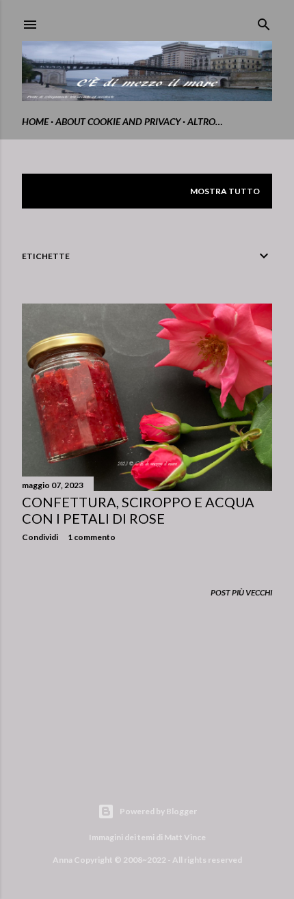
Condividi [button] (40, 537)
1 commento (92, 537)
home (35, 121)
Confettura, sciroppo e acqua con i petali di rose (138, 510)
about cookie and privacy (118, 121)
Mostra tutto (225, 191)
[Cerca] (264, 21)
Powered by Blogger (158, 811)
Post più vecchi (241, 592)
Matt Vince (185, 837)
